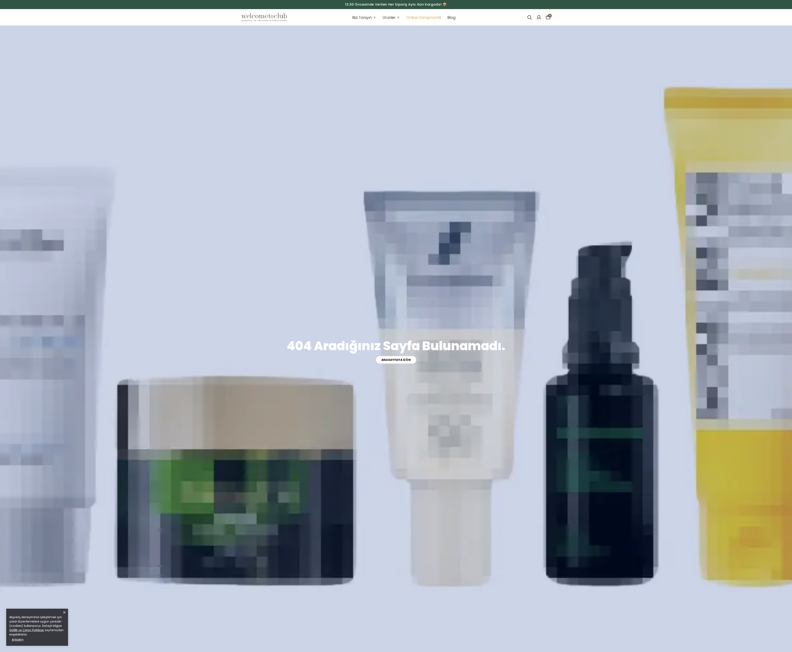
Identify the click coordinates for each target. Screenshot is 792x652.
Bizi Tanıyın (362, 17)
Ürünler (389, 17)
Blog (451, 17)
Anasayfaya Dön (396, 360)
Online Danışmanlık (424, 17)
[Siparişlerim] (538, 17)
